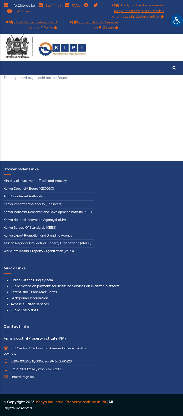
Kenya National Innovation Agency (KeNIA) (35, 220)
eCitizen (23, 11)
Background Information (29, 298)
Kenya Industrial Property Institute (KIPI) (71, 402)
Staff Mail (53, 5)
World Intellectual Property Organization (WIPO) (39, 251)
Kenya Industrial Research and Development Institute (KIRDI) (48, 212)
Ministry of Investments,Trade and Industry (35, 181)
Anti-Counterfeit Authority (23, 196)
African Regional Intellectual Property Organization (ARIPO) (47, 243)
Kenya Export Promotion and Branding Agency (38, 235)
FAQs (75, 5)
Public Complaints (24, 310)
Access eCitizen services (30, 304)
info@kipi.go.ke (22, 377)
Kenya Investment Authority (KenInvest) (33, 204)
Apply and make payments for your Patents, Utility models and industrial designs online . (138, 11)
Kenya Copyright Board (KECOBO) (29, 188)
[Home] (46, 47)
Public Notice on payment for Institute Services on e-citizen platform (65, 286)
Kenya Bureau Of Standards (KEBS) (30, 227)
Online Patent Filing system (32, 280)
